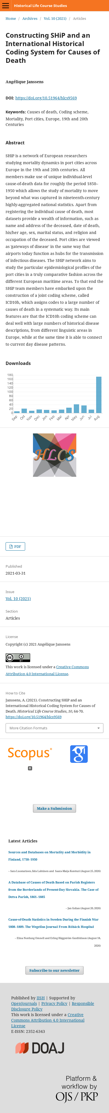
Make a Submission (54, 808)
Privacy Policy (54, 1003)
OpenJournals (24, 1003)
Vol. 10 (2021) (55, 18)
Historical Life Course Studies (40, 5)
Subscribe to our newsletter (54, 970)
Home (11, 18)
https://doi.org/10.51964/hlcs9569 (46, 98)
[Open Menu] (5, 5)
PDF (17, 546)
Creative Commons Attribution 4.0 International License (47, 1020)
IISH (41, 997)
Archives (29, 18)
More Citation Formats (28, 727)
